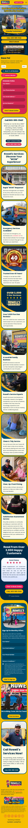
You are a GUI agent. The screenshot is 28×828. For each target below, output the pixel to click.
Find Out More (14, 716)
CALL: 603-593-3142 (14, 38)
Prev (4, 66)
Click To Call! (19, 2)
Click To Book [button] (14, 42)
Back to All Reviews (11, 71)
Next (24, 66)
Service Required (8, 103)
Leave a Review (10, 75)
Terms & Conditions (8, 661)
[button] (26, 2)
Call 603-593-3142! (14, 120)
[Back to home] (5, 2)
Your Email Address (9, 97)
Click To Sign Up (9, 679)
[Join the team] (14, 800)
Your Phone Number (9, 90)
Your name (6, 83)
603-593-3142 (18, 791)
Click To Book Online (11, 111)
